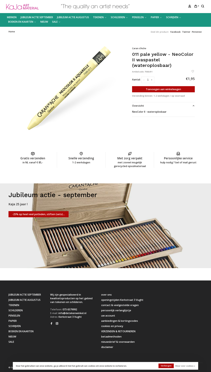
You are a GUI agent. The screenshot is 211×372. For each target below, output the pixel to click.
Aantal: (136, 79)
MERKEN (12, 17)
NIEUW (44, 21)
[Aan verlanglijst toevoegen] (193, 71)
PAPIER (155, 17)
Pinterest (197, 31)
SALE (55, 21)
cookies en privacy (112, 326)
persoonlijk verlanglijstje (116, 310)
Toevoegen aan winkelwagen (163, 89)
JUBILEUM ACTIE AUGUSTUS (73, 17)
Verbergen (166, 365)
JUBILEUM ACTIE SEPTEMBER (37, 17)
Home (11, 31)
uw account (108, 315)
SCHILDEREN (118, 17)
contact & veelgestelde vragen (120, 305)
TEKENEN (98, 17)
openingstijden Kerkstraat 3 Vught (122, 300)
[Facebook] (51, 323)
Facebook (175, 31)
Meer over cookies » (185, 365)
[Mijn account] (190, 6)
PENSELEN (138, 17)
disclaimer (107, 347)
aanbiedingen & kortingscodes (119, 321)
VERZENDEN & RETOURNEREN (118, 331)
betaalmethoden (111, 336)
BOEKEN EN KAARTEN (20, 21)
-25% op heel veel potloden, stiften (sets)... (38, 214)
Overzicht (138, 105)
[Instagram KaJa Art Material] (57, 323)
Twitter (186, 31)
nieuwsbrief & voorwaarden (118, 341)
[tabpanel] (70, 90)
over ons (106, 294)
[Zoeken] (203, 6)
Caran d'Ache (139, 48)
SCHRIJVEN (172, 17)
